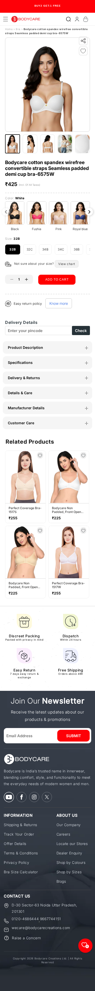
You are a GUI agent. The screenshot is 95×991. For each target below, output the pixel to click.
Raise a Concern (26, 938)
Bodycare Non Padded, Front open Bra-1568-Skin (23, 585)
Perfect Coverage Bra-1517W (68, 585)
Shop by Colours (71, 862)
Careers (63, 834)
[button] (68, 19)
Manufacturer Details (26, 408)
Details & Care (20, 393)
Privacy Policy (16, 862)
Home (9, 29)
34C (62, 251)
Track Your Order (19, 834)
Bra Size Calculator (21, 872)
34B (47, 251)
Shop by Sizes (69, 872)
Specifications (20, 362)
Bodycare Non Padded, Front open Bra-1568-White (66, 510)
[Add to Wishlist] (84, 52)
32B (14, 251)
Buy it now (57, 293)
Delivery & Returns (24, 378)
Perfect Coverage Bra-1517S (25, 510)
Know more (58, 303)
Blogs (61, 881)
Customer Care (21, 423)
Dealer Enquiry (69, 853)
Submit (73, 735)
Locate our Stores (72, 843)
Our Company (68, 825)
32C (31, 251)
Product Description (25, 347)
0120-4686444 (25, 919)
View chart (66, 264)
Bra (18, 29)
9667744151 (50, 919)
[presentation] (6, 212)
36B (78, 251)
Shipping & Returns (20, 825)
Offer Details (15, 843)
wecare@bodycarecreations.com (41, 928)
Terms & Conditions (21, 853)
